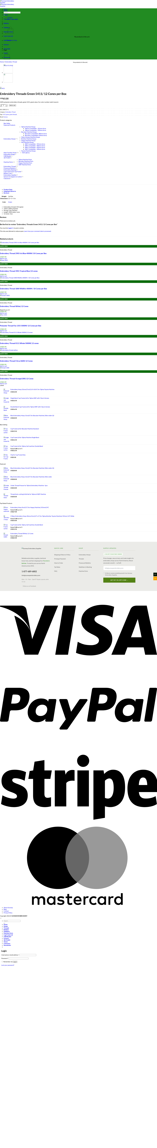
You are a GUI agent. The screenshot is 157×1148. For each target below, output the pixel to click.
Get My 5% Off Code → (119, 580)
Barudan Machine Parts (26, 161)
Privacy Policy (8, 913)
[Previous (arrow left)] (3, 574)
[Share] (151, 2)
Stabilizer (7, 27)
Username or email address (10, 955)
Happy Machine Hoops (28, 140)
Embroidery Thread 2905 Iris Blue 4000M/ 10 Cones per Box (23, 253)
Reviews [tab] (6, 193)
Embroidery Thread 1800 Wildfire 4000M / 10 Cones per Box (23, 289)
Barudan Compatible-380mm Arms (36, 133)
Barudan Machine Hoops (29, 132)
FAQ (55, 571)
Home (6, 10)
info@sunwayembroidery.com (31, 575)
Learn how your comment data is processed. (37, 231)
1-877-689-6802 (29, 571)
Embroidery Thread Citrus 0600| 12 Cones (16, 361)
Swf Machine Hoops (27, 142)
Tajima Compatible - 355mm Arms (35, 128)
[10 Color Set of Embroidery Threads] (8, 82)
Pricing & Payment (60, 559)
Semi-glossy (26, 152)
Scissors (6, 44)
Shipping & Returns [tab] (10, 191)
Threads (6, 19)
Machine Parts (8, 162)
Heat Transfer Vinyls (10, 152)
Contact (6, 911)
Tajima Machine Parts (25, 159)
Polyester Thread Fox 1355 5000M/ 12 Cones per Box (20, 326)
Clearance (7, 178)
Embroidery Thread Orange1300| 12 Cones (16, 379)
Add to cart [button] (3, 258)
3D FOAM (7, 49)
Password (4, 958)
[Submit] (4, 923)
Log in (15, 961)
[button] (7, 945)
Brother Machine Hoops (28, 139)
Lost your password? (7, 965)
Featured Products (9, 125)
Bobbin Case (8, 173)
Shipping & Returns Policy (62, 555)
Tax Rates (57, 567)
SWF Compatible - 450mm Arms (35, 147)
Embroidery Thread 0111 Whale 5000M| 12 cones (19, 343)
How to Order (58, 563)
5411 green (6, 114)
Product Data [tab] (8, 189)
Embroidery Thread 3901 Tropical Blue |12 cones (19, 271)
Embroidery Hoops (9, 139)
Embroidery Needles (10, 175)
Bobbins (6, 23)
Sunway (6, 117)
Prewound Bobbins (10, 168)
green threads (13, 114)
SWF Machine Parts (25, 164)
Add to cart (12, 105)
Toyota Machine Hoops (28, 151)
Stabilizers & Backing (85, 567)
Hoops (6, 15)
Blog (5, 909)
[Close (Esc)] (155, 2)
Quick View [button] (4, 246)
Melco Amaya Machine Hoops (30, 137)
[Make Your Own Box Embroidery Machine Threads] (8, 72)
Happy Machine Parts (25, 163)
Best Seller (7, 123)
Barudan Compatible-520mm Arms (36, 135)
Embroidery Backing (10, 170)
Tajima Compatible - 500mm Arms (35, 130)
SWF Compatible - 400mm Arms (35, 146)
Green (10, 202)
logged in (11, 228)
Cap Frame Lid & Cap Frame (12, 171)
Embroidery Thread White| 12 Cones (14, 306)
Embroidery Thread (11, 62)
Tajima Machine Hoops (28, 127)
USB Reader (7, 40)
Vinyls (6, 942)
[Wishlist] (0, 244)
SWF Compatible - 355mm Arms (35, 144)
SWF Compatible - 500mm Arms (35, 149)
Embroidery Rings (9, 154)
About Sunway (8, 907)
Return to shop (12, 40)
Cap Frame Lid (8, 36)
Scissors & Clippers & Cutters (13, 177)
